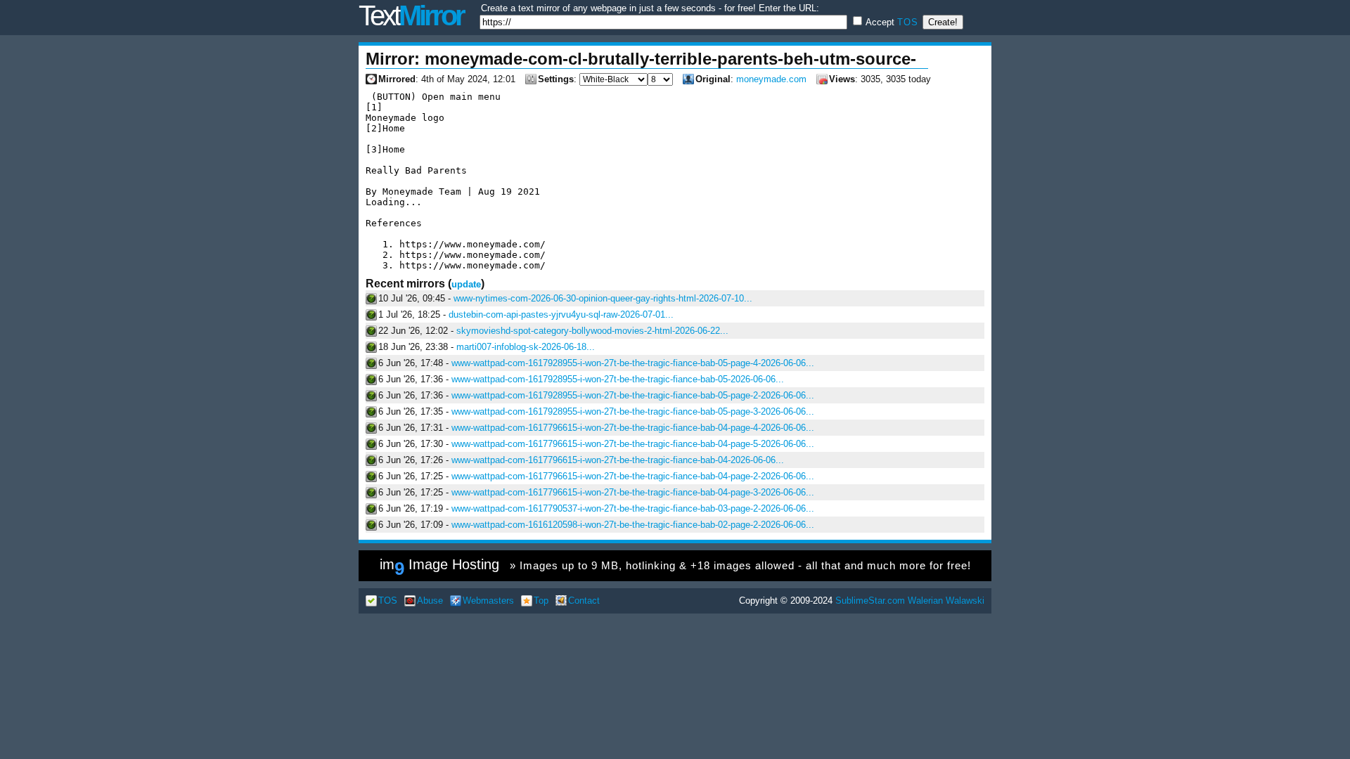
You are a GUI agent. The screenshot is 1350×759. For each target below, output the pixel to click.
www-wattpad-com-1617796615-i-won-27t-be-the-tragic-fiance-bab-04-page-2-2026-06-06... (632, 476)
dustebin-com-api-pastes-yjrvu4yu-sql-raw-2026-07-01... (561, 314)
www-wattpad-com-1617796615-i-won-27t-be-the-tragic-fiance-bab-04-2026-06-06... (617, 460)
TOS (907, 22)
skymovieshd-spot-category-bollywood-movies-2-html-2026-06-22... (592, 330)
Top (541, 600)
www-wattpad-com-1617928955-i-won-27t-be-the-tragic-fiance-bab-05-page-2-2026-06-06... (632, 395)
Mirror (411, 15)
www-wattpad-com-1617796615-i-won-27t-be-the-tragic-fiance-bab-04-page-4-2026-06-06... (632, 427)
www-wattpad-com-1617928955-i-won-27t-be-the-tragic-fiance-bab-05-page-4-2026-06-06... (632, 363)
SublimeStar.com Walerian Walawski (909, 600)
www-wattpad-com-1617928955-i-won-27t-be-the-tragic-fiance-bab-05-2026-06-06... (617, 379)
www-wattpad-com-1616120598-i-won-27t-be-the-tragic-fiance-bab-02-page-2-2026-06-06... (632, 524)
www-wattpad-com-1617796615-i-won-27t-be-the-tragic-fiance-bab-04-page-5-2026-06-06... (632, 444)
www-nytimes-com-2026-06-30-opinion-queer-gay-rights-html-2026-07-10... (603, 298)
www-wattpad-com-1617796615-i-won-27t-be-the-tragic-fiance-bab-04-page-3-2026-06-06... (632, 492)
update (466, 284)
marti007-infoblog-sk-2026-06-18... (525, 347)
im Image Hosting (675, 568)
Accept (890, 22)
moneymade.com (771, 79)
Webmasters (488, 600)
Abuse (430, 600)
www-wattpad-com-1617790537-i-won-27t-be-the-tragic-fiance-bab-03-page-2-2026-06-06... (632, 508)
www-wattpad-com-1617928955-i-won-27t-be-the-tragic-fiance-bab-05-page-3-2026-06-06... (632, 411)
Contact (584, 600)
